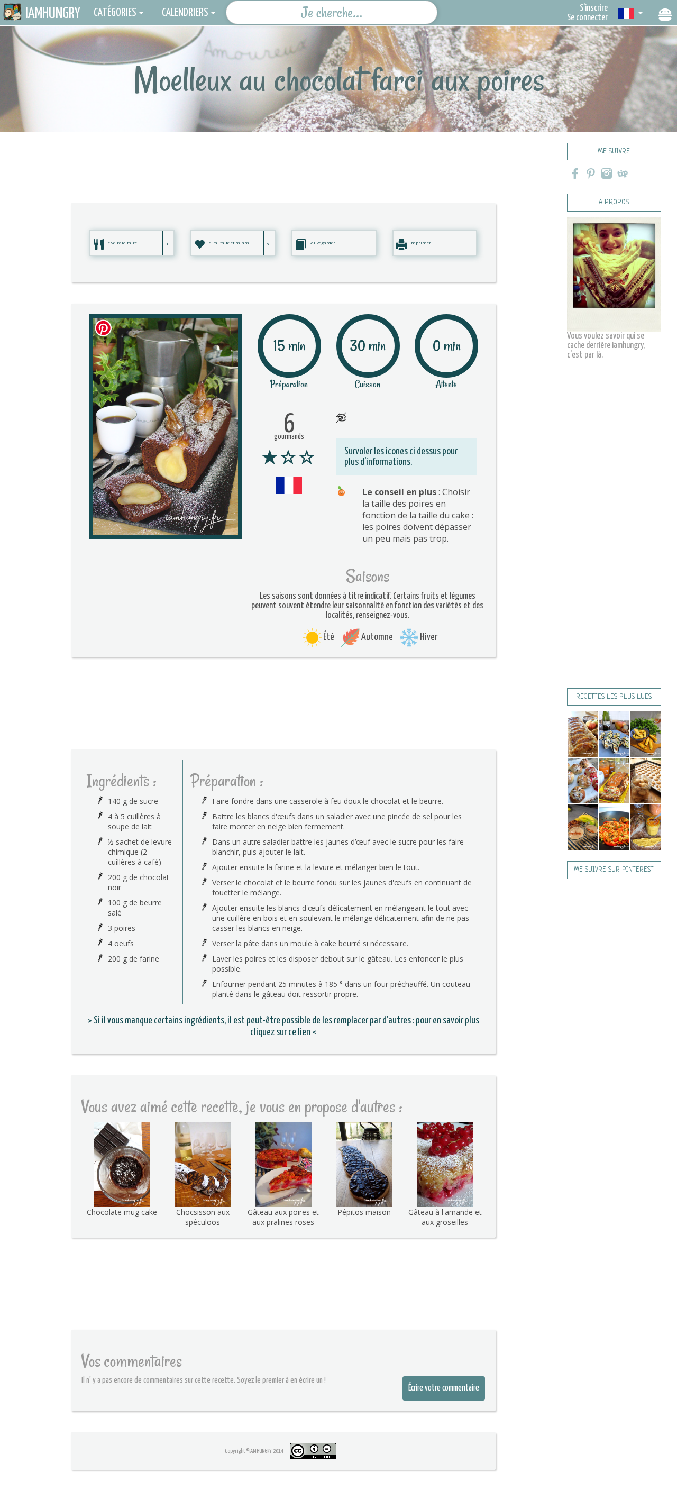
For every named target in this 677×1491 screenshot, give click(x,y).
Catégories (115, 12)
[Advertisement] (283, 156)
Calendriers (185, 12)
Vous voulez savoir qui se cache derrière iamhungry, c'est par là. (606, 346)
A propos (614, 202)
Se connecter (587, 17)
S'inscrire (594, 8)
